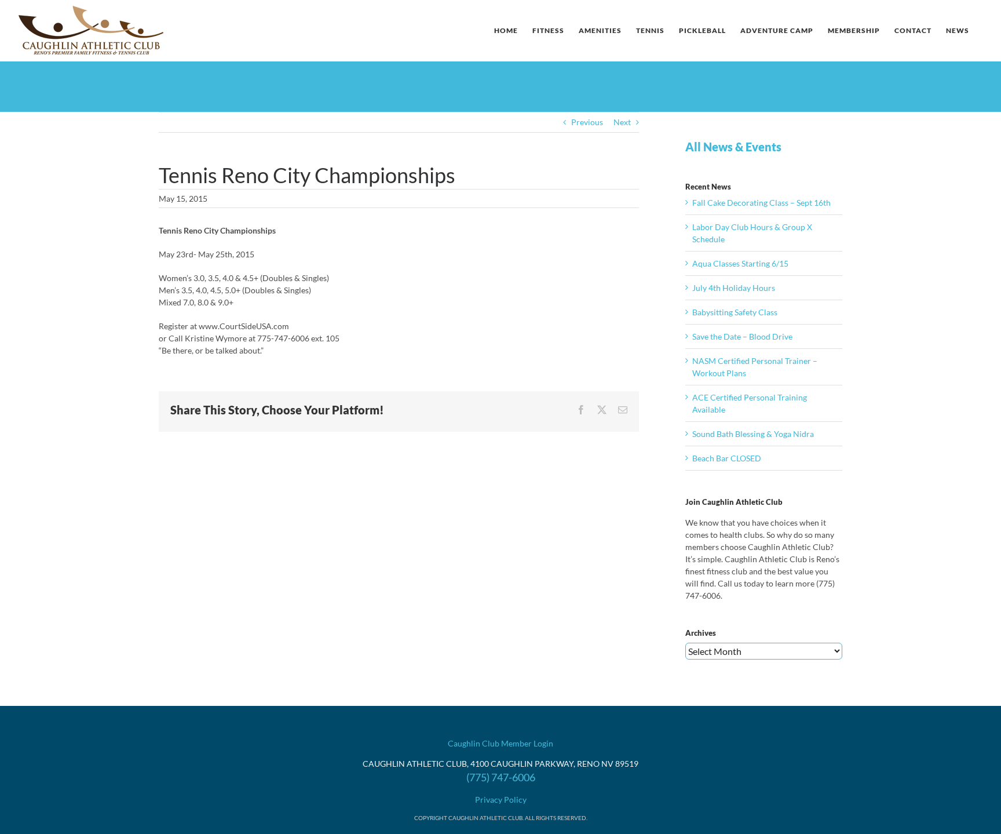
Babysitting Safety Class (734, 312)
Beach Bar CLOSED (726, 458)
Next (622, 122)
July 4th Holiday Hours (733, 288)
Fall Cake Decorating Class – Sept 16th (761, 202)
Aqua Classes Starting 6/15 (740, 263)
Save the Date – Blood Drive (742, 336)
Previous (587, 122)
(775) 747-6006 (500, 777)
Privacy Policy (501, 799)
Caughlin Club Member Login (500, 743)
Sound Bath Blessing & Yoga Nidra (753, 434)
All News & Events (733, 147)
